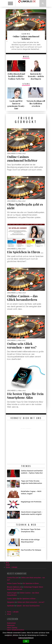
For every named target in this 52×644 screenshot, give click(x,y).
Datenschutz (11, 623)
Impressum (11, 625)
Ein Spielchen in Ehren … (32, 583)
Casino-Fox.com (12, 578)
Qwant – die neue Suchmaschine (28, 606)
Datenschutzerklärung (26, 638)
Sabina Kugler (12, 593)
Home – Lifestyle (11, 567)
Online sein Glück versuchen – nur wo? (30, 602)
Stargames (11, 602)
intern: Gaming (12, 628)
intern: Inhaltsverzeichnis (15, 630)
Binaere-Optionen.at (14, 587)
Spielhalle (10, 606)
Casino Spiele (12, 599)
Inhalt (8, 565)
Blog (7, 563)
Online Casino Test (13, 583)
